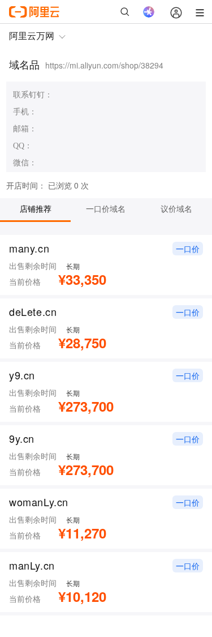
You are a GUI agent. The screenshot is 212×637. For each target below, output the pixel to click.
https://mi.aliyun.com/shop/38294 (104, 65)
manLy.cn (32, 565)
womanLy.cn (38, 501)
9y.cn (21, 438)
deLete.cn (33, 311)
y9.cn (22, 375)
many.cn (29, 248)
